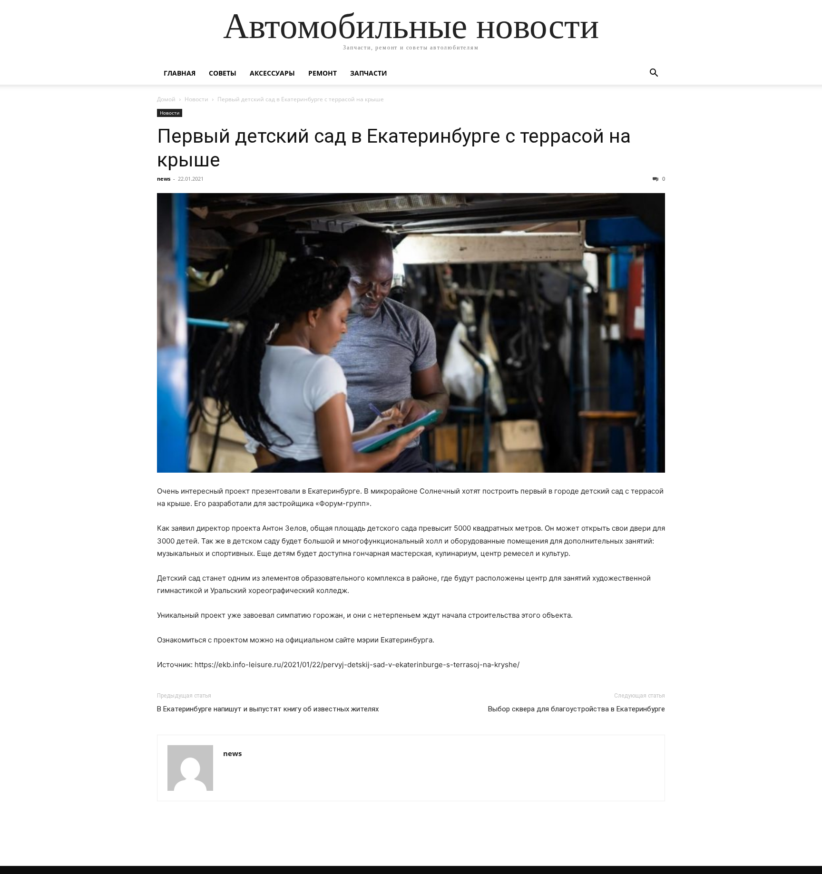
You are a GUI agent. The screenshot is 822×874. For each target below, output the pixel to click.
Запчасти (368, 73)
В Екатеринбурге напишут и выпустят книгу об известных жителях (268, 709)
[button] (653, 73)
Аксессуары (272, 73)
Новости (196, 99)
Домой (166, 99)
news (163, 178)
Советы (222, 73)
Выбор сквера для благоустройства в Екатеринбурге (576, 709)
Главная (180, 73)
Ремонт (322, 73)
